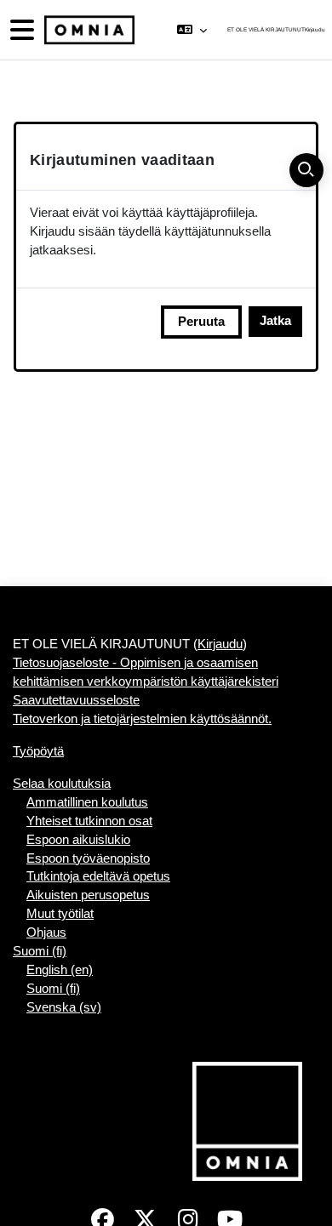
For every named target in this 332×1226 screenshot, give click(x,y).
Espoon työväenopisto (88, 858)
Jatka (275, 321)
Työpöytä (38, 751)
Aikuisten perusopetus (88, 895)
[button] (192, 30)
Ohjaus (46, 932)
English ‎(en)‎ (59, 970)
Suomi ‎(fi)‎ (39, 951)
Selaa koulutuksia (62, 783)
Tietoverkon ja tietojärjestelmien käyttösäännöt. (142, 719)
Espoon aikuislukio (78, 840)
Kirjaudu (315, 29)
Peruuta (201, 321)
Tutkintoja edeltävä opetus (98, 876)
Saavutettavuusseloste (76, 700)
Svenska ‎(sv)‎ (63, 1007)
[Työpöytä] (88, 30)
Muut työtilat (60, 914)
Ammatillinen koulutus (87, 802)
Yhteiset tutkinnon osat (89, 821)
